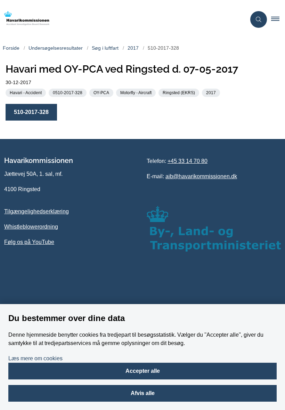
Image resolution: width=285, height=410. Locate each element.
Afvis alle (143, 393)
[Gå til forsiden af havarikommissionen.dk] (120, 19)
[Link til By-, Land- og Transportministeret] (214, 228)
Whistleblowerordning (31, 227)
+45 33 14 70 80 (187, 161)
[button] (278, 19)
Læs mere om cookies (35, 358)
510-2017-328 (31, 112)
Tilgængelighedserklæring (36, 211)
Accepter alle (142, 371)
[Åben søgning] (258, 19)
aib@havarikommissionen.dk (201, 176)
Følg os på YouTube (29, 242)
